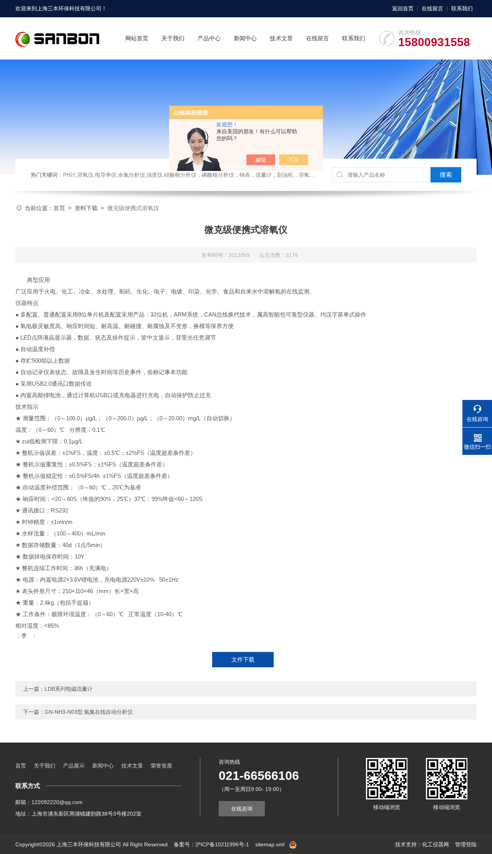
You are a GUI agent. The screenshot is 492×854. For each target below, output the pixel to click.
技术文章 (281, 38)
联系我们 (462, 8)
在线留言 (432, 8)
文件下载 (242, 659)
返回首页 (403, 8)
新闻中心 (245, 38)
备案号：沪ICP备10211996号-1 (211, 844)
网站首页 (136, 38)
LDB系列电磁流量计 (69, 689)
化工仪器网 (435, 844)
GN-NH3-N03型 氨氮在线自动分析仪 (89, 712)
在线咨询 (242, 809)
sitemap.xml (269, 844)
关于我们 (172, 38)
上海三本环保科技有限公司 (69, 8)
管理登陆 (466, 844)
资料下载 (86, 208)
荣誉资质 (161, 766)
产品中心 (209, 38)
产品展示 (74, 766)
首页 (59, 208)
